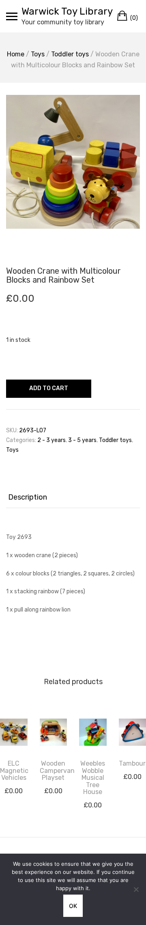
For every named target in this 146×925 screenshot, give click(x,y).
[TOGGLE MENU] (11, 16)
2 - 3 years (51, 440)
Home (15, 54)
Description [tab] (27, 497)
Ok (73, 905)
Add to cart (48, 388)
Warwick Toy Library (67, 11)
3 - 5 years (82, 440)
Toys (38, 54)
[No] (136, 889)
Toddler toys (70, 54)
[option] (73, 162)
